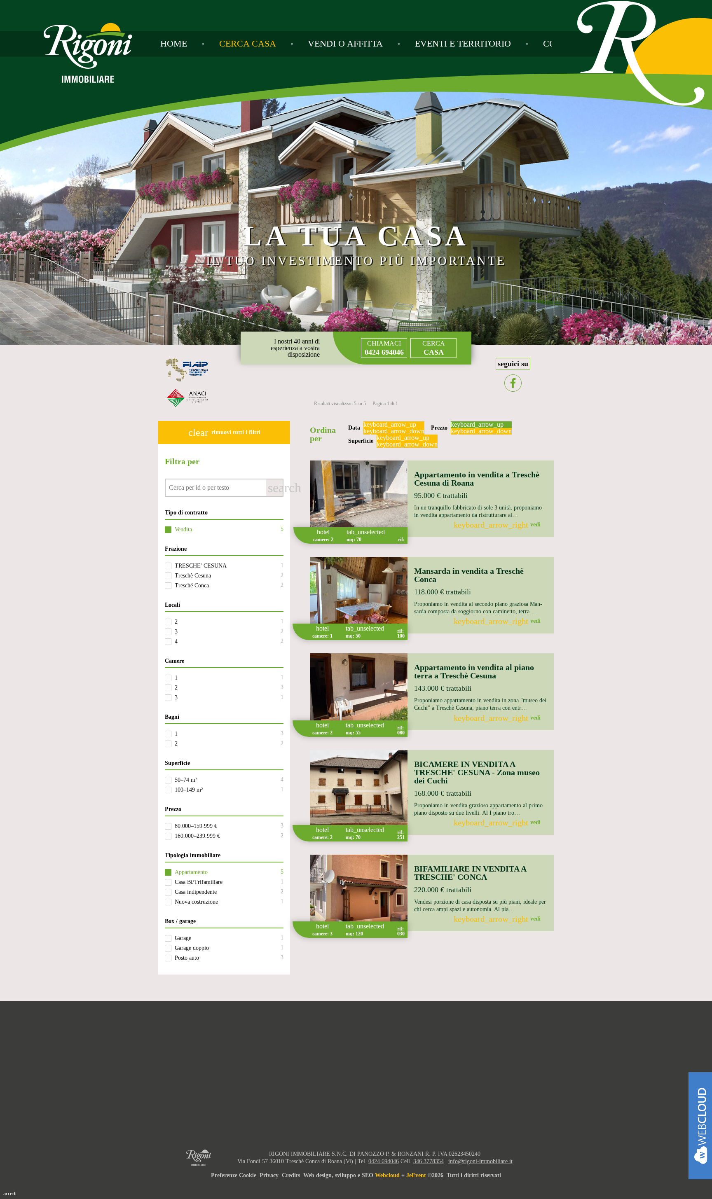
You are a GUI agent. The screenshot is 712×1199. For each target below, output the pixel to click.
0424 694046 (383, 1161)
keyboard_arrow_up (389, 424)
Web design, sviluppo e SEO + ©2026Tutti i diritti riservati (402, 1175)
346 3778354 (428, 1161)
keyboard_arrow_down (393, 431)
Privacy (269, 1175)
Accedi (9, 1193)
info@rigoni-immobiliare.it (480, 1161)
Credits (291, 1175)
